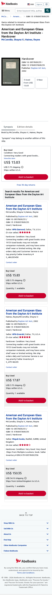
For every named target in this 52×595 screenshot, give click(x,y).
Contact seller (11, 262)
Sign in (39, 4)
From (28, 82)
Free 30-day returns (26, 185)
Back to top (26, 515)
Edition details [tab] (25, 126)
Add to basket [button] (26, 177)
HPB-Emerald (18, 334)
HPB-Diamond (18, 229)
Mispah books (18, 439)
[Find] (47, 10)
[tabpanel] (24, 137)
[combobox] (29, 10)
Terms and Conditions (26, 573)
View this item (9, 158)
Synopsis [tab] (8, 126)
